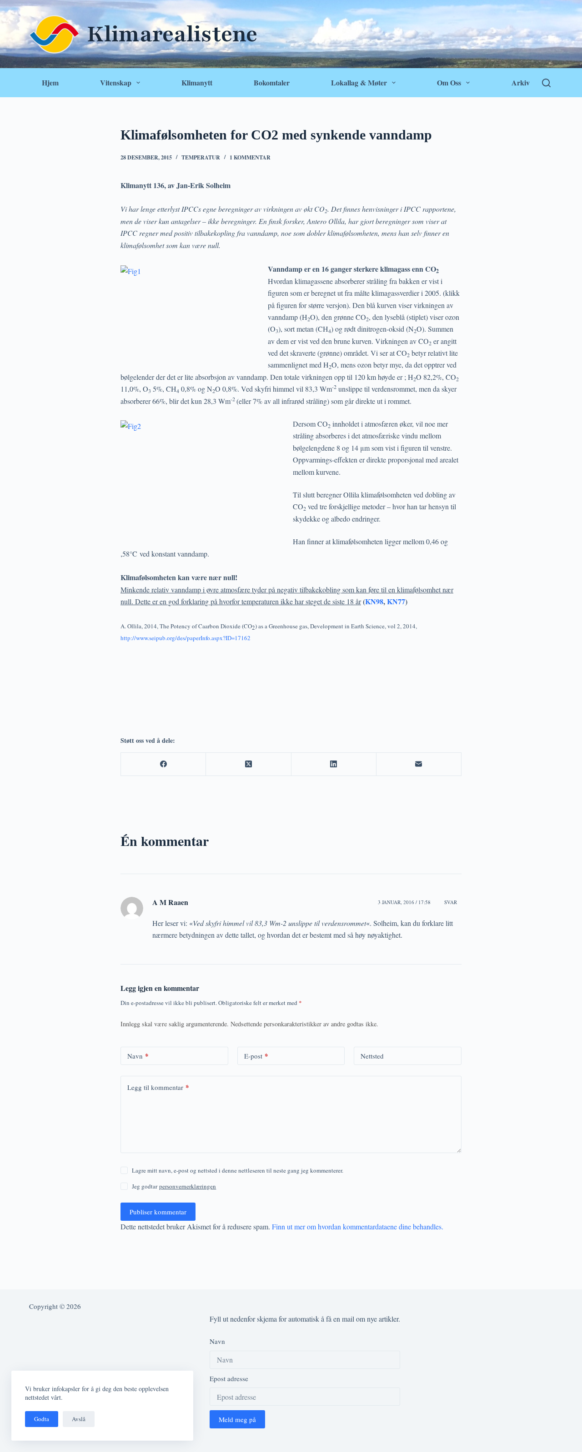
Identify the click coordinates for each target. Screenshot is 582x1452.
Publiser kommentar (158, 1211)
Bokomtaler (272, 82)
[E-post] (419, 764)
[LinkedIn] (333, 764)
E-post (256, 1056)
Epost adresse (229, 1378)
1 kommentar (250, 157)
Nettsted (372, 1055)
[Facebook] (163, 764)
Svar (450, 902)
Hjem (50, 82)
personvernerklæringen (187, 1186)
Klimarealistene (172, 34)
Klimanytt (196, 82)
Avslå (78, 1419)
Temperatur (200, 157)
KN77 (396, 601)
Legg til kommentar (158, 1087)
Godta (41, 1419)
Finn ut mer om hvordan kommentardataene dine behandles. (357, 1226)
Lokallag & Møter (359, 82)
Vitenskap (115, 82)
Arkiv (521, 82)
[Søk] (546, 83)
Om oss (449, 82)
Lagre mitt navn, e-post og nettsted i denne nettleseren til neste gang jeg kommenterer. (237, 1170)
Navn (138, 1056)
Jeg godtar (174, 1186)
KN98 (374, 601)
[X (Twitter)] (248, 764)
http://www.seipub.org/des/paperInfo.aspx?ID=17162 (185, 638)
